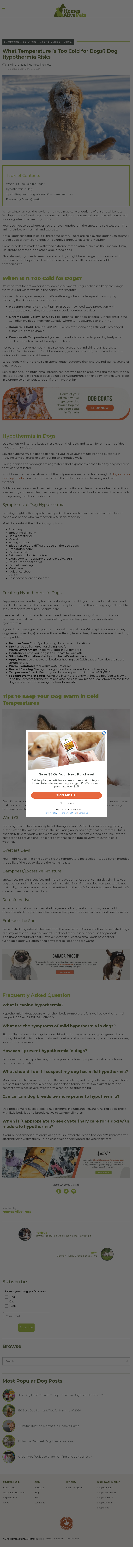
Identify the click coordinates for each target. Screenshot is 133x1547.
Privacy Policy (51, 813)
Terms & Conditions (68, 813)
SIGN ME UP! (66, 795)
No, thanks (66, 803)
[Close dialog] (104, 733)
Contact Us (83, 813)
